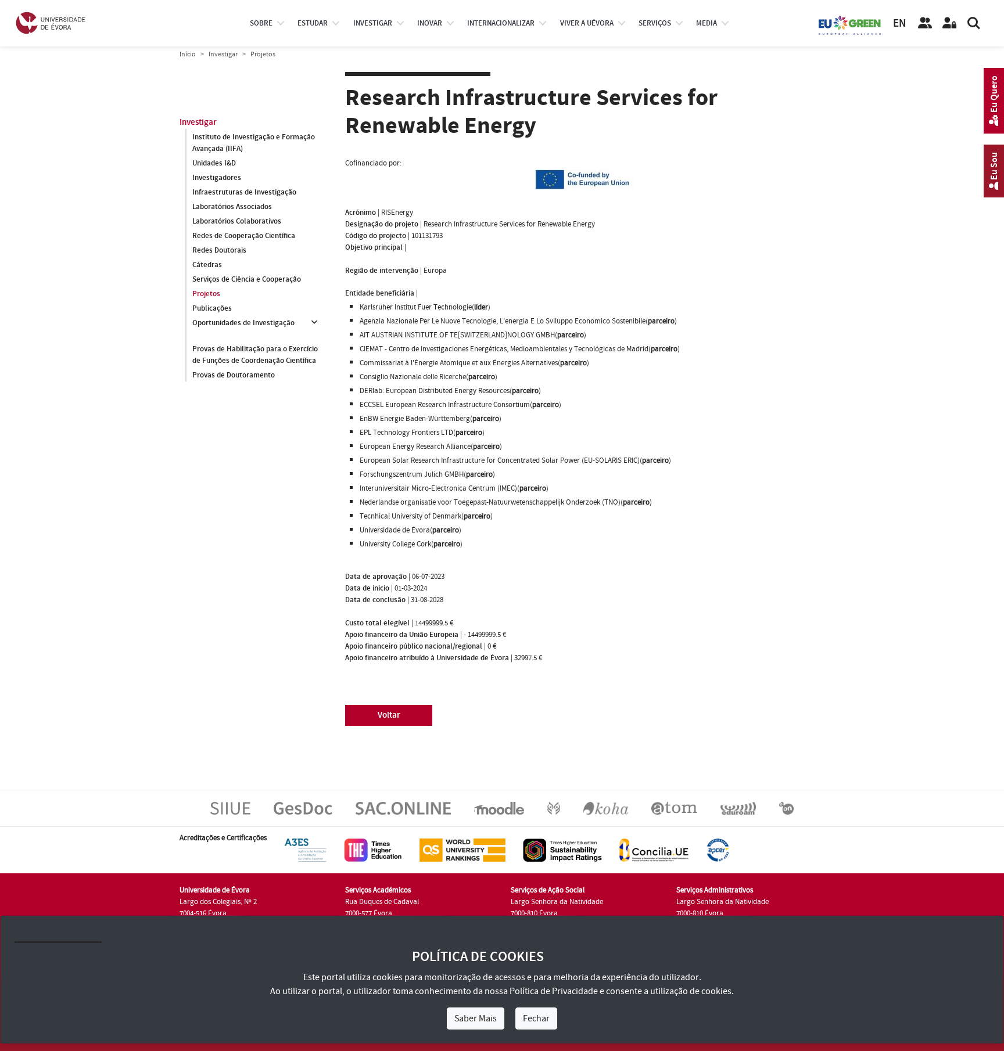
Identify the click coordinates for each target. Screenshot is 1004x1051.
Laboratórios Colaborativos (236, 221)
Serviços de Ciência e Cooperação (246, 279)
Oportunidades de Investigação (243, 323)
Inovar (429, 23)
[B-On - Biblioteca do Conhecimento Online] (786, 807)
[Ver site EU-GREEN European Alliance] (850, 24)
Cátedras (207, 265)
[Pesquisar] (974, 23)
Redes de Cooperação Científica (243, 236)
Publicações (212, 308)
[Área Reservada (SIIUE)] (949, 23)
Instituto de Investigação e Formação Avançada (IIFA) (253, 143)
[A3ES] (306, 849)
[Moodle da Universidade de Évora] (498, 807)
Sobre (261, 23)
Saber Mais (475, 1018)
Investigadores (216, 177)
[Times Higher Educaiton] (373, 849)
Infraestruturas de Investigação (244, 192)
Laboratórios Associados (232, 206)
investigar (372, 23)
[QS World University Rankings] (462, 849)
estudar (312, 23)
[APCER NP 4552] (718, 849)
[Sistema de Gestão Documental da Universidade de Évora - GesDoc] (303, 807)
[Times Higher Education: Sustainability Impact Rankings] (562, 849)
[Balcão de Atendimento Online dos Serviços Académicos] (403, 807)
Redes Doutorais (219, 250)
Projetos (206, 294)
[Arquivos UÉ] (674, 807)
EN (899, 23)
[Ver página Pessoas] (925, 23)
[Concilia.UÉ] (654, 849)
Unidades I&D (214, 163)
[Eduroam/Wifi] (738, 807)
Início (188, 54)
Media (706, 23)
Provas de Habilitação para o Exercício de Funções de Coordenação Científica (255, 355)
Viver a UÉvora (587, 23)
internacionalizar (501, 23)
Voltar (389, 715)
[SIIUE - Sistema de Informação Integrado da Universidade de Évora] (230, 807)
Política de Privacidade (554, 991)
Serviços (655, 23)
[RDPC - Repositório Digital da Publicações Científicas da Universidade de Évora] (553, 807)
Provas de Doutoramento (233, 375)
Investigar (223, 54)
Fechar (536, 1018)
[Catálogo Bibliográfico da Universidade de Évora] (605, 807)
